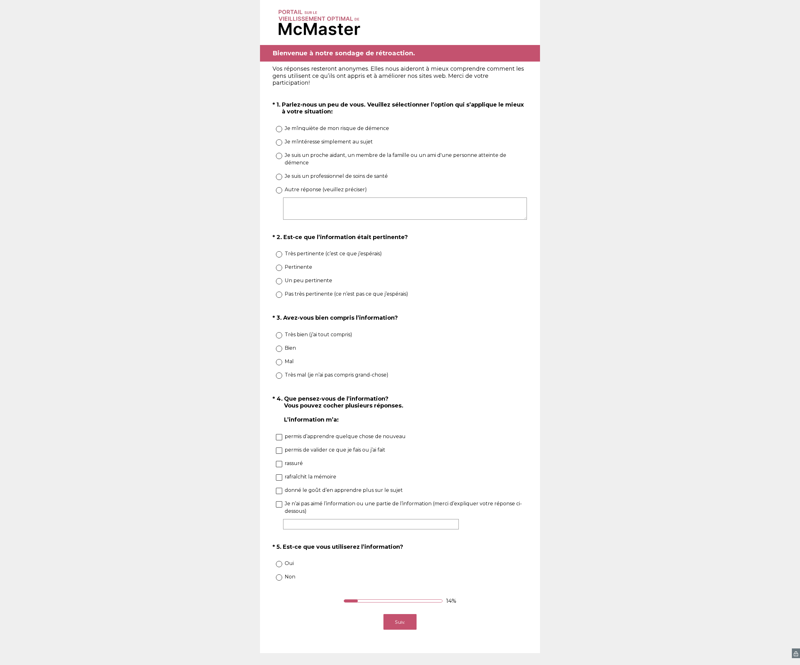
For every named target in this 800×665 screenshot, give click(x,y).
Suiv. (400, 622)
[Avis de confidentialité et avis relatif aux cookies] (795, 653)
